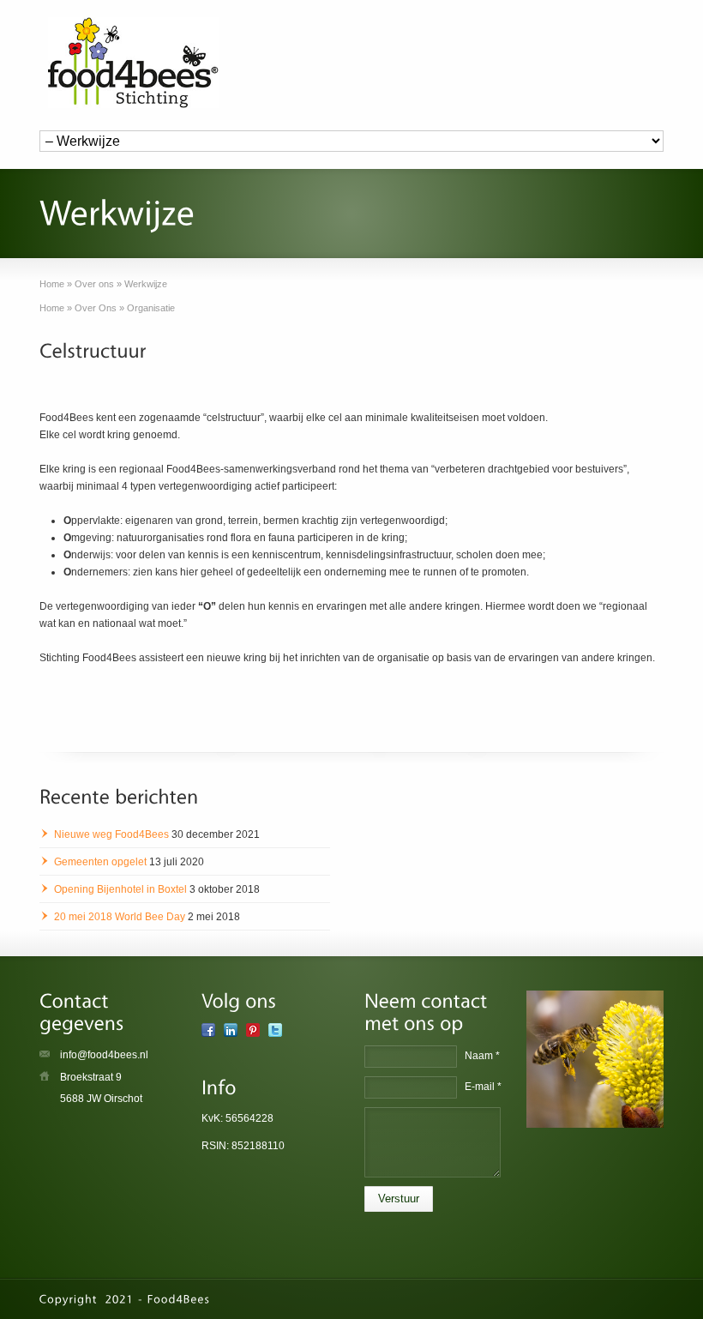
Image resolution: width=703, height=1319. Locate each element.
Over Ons (96, 308)
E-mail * (483, 1087)
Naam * (482, 1056)
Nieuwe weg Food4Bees (111, 834)
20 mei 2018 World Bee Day (119, 917)
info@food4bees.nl (104, 1055)
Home (51, 308)
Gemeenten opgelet (100, 862)
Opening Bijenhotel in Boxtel (120, 889)
